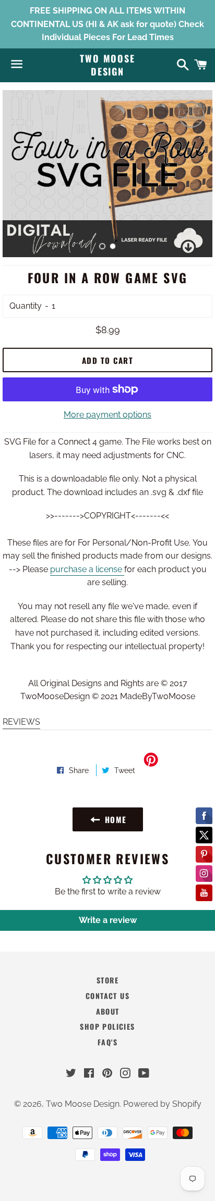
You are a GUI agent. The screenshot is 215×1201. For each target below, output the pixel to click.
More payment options (107, 415)
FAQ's (107, 1041)
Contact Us (107, 995)
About (108, 1011)
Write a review (108, 920)
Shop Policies (107, 1026)
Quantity (25, 306)
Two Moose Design (107, 65)
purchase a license (87, 569)
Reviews (21, 722)
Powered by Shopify (162, 1104)
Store (107, 980)
